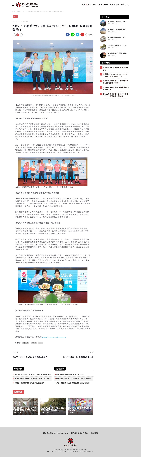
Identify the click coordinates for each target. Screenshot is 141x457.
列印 (90, 34)
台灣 (83, 4)
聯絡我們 (94, 433)
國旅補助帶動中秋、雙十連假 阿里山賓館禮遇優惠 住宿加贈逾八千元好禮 (41, 374)
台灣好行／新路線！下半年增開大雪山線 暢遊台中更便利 (77, 378)
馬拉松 (34, 343)
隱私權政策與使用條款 (79, 433)
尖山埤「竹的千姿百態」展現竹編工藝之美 (30, 357)
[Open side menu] (13, 5)
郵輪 (106, 4)
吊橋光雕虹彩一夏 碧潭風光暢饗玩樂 (78, 357)
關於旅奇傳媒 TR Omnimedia (55, 433)
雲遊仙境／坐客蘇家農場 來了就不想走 (70, 374)
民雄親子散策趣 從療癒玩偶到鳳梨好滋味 (30, 383)
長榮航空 (25, 343)
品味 (117, 4)
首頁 (13, 11)
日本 (89, 4)
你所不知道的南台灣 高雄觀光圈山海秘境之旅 (72, 383)
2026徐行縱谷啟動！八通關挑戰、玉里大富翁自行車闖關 (34, 378)
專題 (111, 4)
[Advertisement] (114, 113)
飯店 (100, 4)
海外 (95, 4)
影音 (123, 4)
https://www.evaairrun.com (54, 337)
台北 (40, 343)
